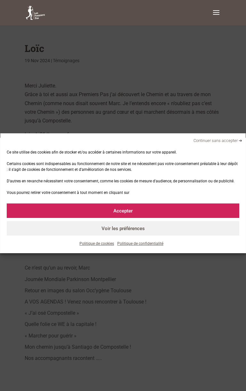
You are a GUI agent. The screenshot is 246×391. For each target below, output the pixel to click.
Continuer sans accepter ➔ (217, 140)
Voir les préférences (123, 228)
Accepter (123, 210)
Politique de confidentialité (140, 243)
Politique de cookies (96, 243)
